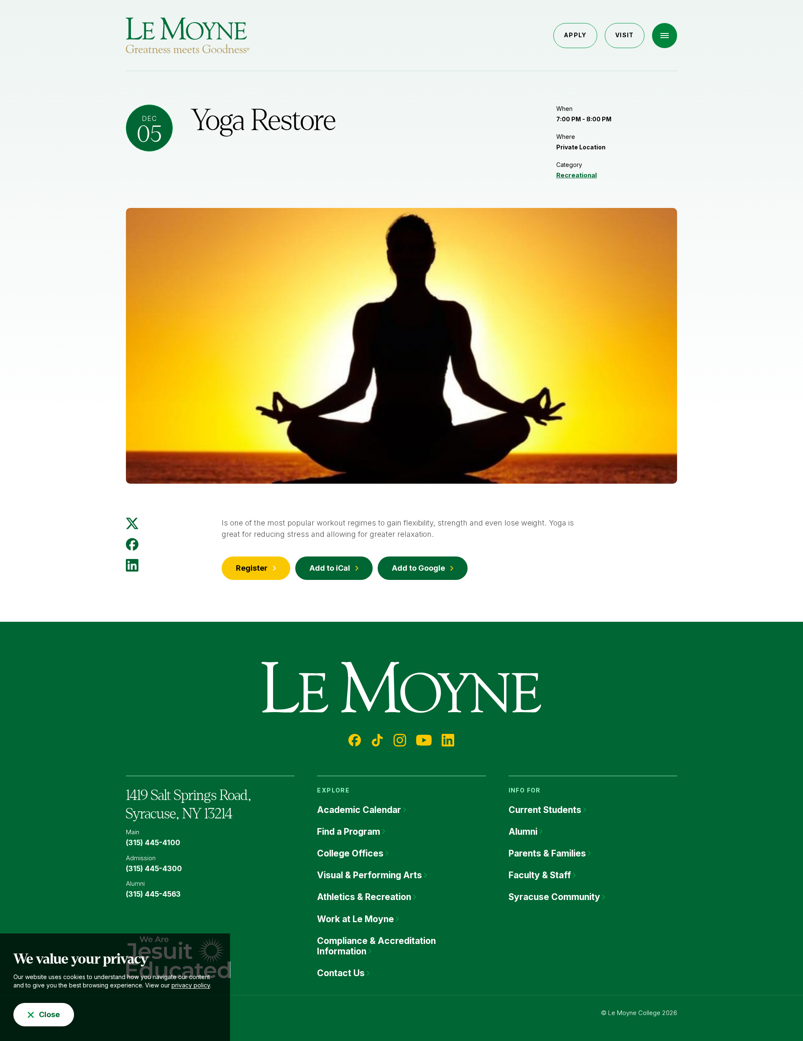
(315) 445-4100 (153, 842)
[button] (664, 35)
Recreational (576, 175)
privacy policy (190, 985)
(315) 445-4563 (153, 894)
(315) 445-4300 (154, 868)
